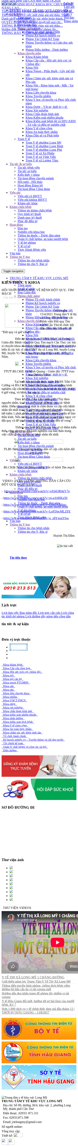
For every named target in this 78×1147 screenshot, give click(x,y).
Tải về (68, 10)
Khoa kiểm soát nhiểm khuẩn (20, 714)
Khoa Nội (32, 67)
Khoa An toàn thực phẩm (42, 132)
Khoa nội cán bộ (12, 679)
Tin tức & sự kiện (21, 164)
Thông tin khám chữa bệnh (35, 210)
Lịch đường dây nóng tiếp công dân (48, 616)
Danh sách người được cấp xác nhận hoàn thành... (33, 12)
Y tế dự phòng (27, 242)
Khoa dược (9, 704)
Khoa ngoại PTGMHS (16, 682)
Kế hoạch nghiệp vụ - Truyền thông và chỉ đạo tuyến (33, 739)
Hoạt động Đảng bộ (30, 185)
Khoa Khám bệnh (37, 57)
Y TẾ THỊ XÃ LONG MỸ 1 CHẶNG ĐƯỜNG (33, 977)
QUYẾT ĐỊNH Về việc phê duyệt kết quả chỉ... (32, 16)
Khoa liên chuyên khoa (16, 693)
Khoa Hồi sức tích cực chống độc (22, 671)
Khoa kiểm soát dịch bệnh (18, 721)
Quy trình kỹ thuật (29, 214)
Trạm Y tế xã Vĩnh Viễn (41, 157)
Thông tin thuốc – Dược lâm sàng (39, 235)
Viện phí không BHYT (32, 199)
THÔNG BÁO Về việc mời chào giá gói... (29, 27)
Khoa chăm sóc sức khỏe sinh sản (22, 732)
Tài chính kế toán (13, 743)
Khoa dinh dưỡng (13, 718)
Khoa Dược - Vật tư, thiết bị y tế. (47, 107)
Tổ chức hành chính (14, 736)
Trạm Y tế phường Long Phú (44, 149)
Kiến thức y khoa (29, 174)
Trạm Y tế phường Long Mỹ (43, 142)
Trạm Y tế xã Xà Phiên (40, 153)
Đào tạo (23, 228)
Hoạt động (16, 224)
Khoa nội (8, 675)
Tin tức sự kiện (27, 171)
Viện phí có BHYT (30, 196)
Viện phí (15, 192)
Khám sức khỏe (28, 203)
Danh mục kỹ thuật (30, 217)
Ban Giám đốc (27, 292)
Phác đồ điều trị (27, 221)
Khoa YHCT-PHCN (14, 700)
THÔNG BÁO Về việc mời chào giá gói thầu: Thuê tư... (38, 5)
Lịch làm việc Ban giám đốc (19, 612)
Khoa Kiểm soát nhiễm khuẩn (44, 117)
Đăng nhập (71, 21)
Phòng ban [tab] (21, 658)
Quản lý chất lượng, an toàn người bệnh (43, 239)
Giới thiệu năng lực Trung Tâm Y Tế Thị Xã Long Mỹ (36, 981)
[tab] (43, 558)
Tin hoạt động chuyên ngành (36, 178)
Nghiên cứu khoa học (31, 232)
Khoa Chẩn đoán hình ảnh (42, 114)
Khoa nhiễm (10, 696)
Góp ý (68, 14)
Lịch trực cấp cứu (48, 612)
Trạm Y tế (24, 139)
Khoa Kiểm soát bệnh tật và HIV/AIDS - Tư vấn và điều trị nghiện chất (51, 122)
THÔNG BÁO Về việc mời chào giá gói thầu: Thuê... (36, 9)
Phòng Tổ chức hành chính (43, 32)
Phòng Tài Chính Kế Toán (42, 39)
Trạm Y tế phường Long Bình (44, 146)
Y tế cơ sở (24, 246)
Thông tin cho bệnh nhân (33, 260)
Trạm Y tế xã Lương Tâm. (42, 160)
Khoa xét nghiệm (13, 707)
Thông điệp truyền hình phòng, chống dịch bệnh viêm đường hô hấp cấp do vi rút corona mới (36, 987)
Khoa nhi (8, 689)
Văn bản (15, 253)
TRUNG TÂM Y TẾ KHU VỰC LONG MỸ (39, 278)
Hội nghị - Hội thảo (30, 182)
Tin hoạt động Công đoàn (34, 189)
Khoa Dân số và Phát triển (42, 135)
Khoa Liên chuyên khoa (41, 92)
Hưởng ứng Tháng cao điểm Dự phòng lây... (30, 23)
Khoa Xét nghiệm (37, 110)
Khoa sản (8, 686)
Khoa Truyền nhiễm (38, 96)
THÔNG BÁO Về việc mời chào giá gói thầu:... (32, 20)
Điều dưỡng (10, 750)
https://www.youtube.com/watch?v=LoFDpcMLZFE (37, 511)
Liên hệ (69, 3)
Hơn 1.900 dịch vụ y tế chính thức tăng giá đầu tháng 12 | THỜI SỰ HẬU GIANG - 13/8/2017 (38, 1010)
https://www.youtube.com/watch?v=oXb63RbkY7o (37, 491)
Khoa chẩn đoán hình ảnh (18, 711)
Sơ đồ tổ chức (26, 288)
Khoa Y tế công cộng (39, 128)
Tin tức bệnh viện (29, 167)
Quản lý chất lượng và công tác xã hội (25, 746)
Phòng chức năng (29, 296)
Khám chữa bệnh (20, 207)
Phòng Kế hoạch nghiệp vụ (43, 35)
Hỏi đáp (69, 17)
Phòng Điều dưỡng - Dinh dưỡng (47, 49)
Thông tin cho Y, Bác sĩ (32, 264)
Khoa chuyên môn (29, 53)
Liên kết (69, 7)
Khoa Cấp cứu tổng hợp (17, 668)
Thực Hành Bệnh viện (32, 249)
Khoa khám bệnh (13, 664)
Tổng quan (24, 285)
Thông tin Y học (20, 257)
